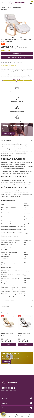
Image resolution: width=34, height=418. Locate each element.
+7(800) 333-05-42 (8, 388)
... (24, 7)
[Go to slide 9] (21, 37)
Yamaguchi (4, 9)
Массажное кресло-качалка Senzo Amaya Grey (24, 333)
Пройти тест (7, 361)
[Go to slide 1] (12, 37)
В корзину (8, 345)
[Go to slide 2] (13, 37)
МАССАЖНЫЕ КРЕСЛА (14, 8)
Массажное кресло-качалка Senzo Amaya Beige (7, 333)
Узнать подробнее (9, 133)
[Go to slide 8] (20, 37)
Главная (3, 8)
